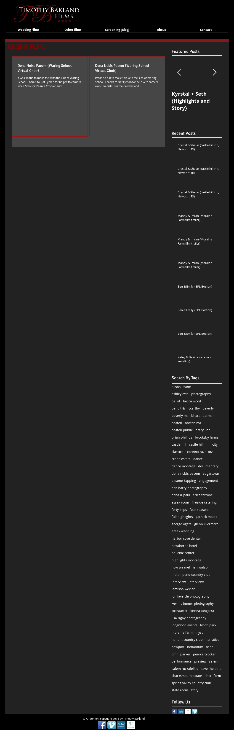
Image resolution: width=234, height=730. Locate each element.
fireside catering (204, 502)
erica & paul (181, 495)
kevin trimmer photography (193, 603)
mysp (199, 632)
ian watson (201, 567)
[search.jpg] (188, 711)
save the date (211, 668)
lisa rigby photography (189, 618)
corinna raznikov (200, 452)
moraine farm (182, 632)
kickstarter (180, 611)
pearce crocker (204, 654)
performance (181, 661)
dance (198, 459)
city (215, 444)
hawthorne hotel (184, 546)
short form (213, 675)
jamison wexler (183, 589)
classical (178, 452)
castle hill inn (199, 444)
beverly (208, 408)
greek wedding (183, 531)
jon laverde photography (190, 596)
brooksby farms (207, 437)
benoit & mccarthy (186, 408)
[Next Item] (215, 72)
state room (180, 690)
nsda (209, 647)
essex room (180, 502)
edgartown (211, 473)
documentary (208, 466)
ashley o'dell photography (191, 394)
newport (178, 647)
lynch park (208, 625)
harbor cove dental (186, 538)
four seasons (199, 509)
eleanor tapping (184, 480)
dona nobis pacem (186, 473)
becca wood (192, 401)
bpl (208, 430)
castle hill (179, 444)
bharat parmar (202, 415)
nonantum (195, 647)
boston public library (188, 430)
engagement (208, 480)
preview (200, 661)
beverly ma (180, 415)
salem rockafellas (185, 668)
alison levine (181, 387)
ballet (176, 401)
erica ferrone (203, 495)
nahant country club (187, 639)
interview (179, 582)
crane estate (181, 459)
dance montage (183, 466)
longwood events (184, 625)
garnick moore (207, 517)
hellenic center (183, 553)
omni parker (181, 654)
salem (213, 661)
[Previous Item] (179, 72)
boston (177, 423)
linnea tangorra (202, 611)
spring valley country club (191, 683)
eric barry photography (189, 488)
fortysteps (179, 509)
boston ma (193, 423)
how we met (181, 567)
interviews (196, 582)
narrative (212, 639)
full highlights (182, 517)
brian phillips (182, 437)
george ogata (181, 524)
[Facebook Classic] (174, 711)
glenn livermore (206, 524)
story (194, 690)
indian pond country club (191, 574)
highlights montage (186, 560)
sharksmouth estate (187, 675)
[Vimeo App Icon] (194, 711)
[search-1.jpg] (181, 711)
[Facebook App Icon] (102, 725)
